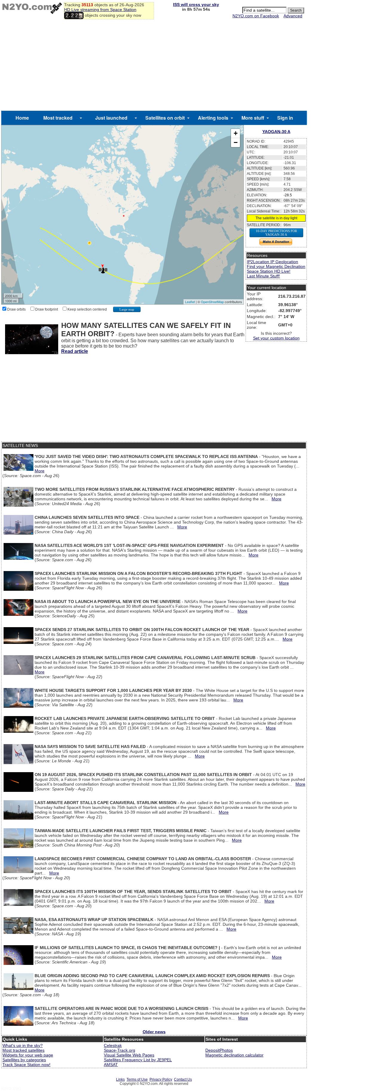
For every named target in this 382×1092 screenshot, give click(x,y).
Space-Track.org (119, 1050)
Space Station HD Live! (268, 271)
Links (120, 1079)
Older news (154, 1031)
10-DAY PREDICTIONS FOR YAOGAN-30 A (276, 232)
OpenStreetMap (212, 301)
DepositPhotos (219, 1050)
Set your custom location (276, 338)
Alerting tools (213, 117)
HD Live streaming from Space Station (100, 9)
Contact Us (183, 1079)
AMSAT (111, 1064)
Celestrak (113, 1045)
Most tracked (58, 117)
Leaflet (190, 301)
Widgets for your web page (27, 1055)
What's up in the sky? (22, 1045)
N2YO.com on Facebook (255, 15)
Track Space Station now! (26, 1064)
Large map (126, 309)
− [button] (236, 142)
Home (22, 117)
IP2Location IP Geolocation (272, 261)
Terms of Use (137, 1079)
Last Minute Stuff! (263, 276)
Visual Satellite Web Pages (129, 1055)
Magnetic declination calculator (234, 1055)
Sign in (285, 117)
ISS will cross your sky (196, 4)
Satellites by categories (24, 1059)
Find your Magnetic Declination (276, 266)
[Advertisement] (154, 66)
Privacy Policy (161, 1079)
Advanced (293, 15)
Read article (74, 351)
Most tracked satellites (23, 1050)
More (39, 470)
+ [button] (236, 133)
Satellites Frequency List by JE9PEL (138, 1059)
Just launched (111, 117)
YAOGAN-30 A (276, 131)
